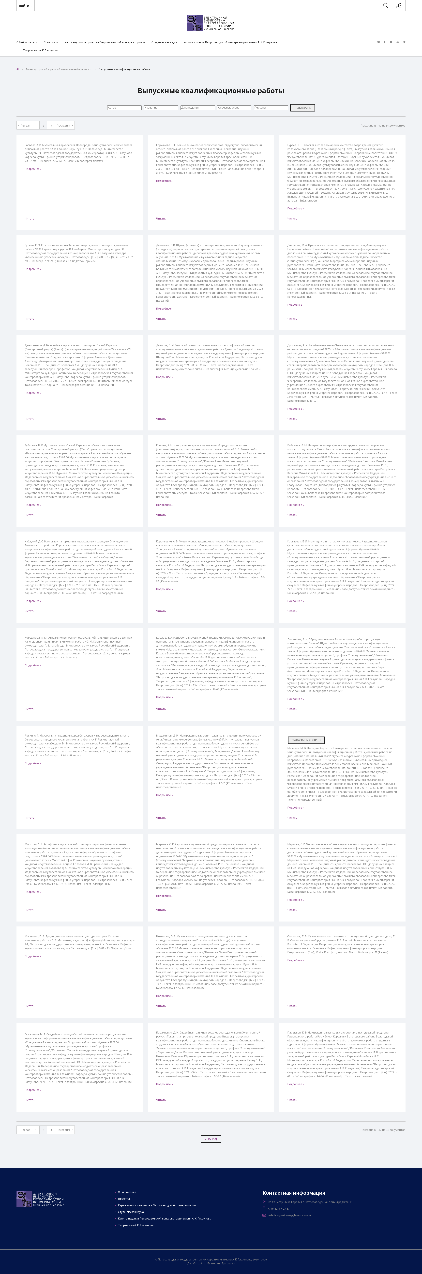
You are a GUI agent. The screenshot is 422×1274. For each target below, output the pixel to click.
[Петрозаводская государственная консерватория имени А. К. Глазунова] (398, 7)
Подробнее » (33, 169)
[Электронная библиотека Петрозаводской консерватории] (211, 23)
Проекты (49, 42)
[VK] (378, 42)
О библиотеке (25, 42)
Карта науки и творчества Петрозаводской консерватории (103, 42)
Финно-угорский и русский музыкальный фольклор (59, 69)
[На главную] (17, 69)
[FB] (384, 42)
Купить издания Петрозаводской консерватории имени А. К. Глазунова (230, 42)
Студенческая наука (164, 42)
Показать (302, 108)
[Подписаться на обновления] (391, 42)
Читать (29, 219)
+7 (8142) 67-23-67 (279, 1209)
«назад (211, 1139)
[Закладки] (404, 42)
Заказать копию (306, 740)
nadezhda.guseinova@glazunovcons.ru (289, 1216)
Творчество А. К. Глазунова (40, 51)
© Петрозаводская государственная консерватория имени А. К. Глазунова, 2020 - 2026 (211, 1260)
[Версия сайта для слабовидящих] (397, 42)
